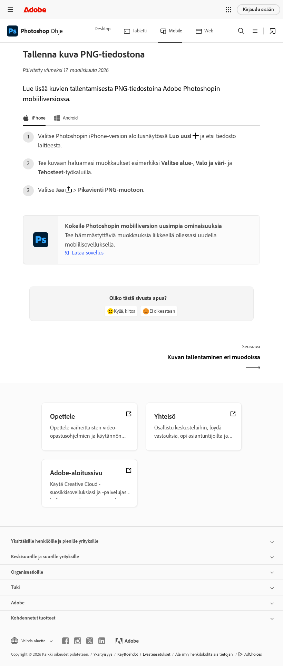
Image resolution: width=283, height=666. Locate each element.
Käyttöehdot (127, 654)
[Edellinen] (81, 363)
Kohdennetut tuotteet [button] (33, 618)
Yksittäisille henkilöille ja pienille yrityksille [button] (54, 541)
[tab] (34, 118)
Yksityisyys (103, 654)
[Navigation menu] (10, 9)
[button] (228, 9)
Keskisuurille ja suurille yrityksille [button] (45, 557)
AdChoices (253, 654)
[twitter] (89, 640)
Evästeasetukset (156, 654)
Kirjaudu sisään (258, 9)
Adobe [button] (18, 603)
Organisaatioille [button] (27, 572)
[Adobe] (35, 9)
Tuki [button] (15, 587)
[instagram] (77, 640)
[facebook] (65, 640)
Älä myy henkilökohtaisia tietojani (204, 654)
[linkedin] (101, 640)
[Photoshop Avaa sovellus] (272, 31)
